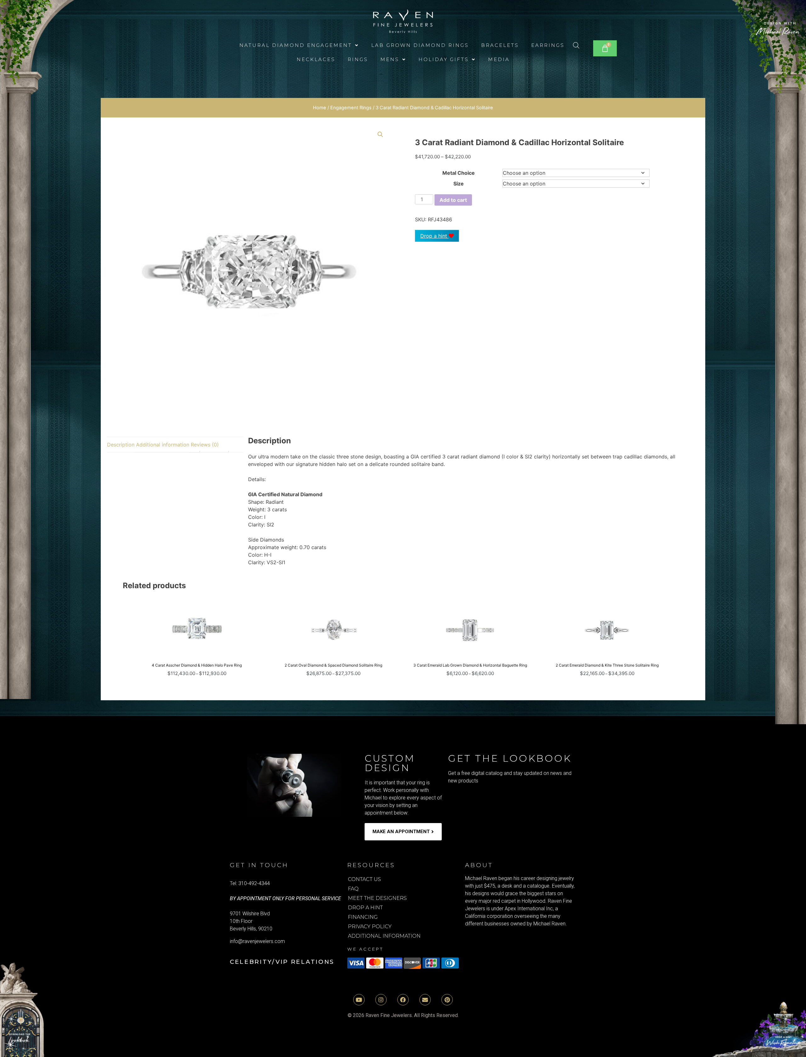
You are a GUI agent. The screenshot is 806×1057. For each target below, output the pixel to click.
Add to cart (453, 200)
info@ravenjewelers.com (257, 941)
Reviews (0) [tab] (205, 444)
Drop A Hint (365, 908)
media (499, 59)
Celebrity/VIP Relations (282, 961)
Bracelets (500, 45)
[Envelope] (425, 999)
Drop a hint (434, 236)
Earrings (548, 45)
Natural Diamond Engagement (295, 45)
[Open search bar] (576, 45)
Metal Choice (458, 173)
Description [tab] (120, 444)
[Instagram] (381, 999)
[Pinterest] (447, 999)
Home (319, 108)
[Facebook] (403, 999)
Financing (363, 917)
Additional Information (384, 936)
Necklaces (316, 59)
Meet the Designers (377, 898)
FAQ (353, 889)
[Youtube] (359, 999)
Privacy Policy (370, 926)
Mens (389, 59)
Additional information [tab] (162, 444)
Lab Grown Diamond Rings (420, 45)
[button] (299, 45)
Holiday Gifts (443, 59)
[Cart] (605, 48)
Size (458, 183)
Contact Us (364, 879)
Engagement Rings (351, 108)
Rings (358, 59)
